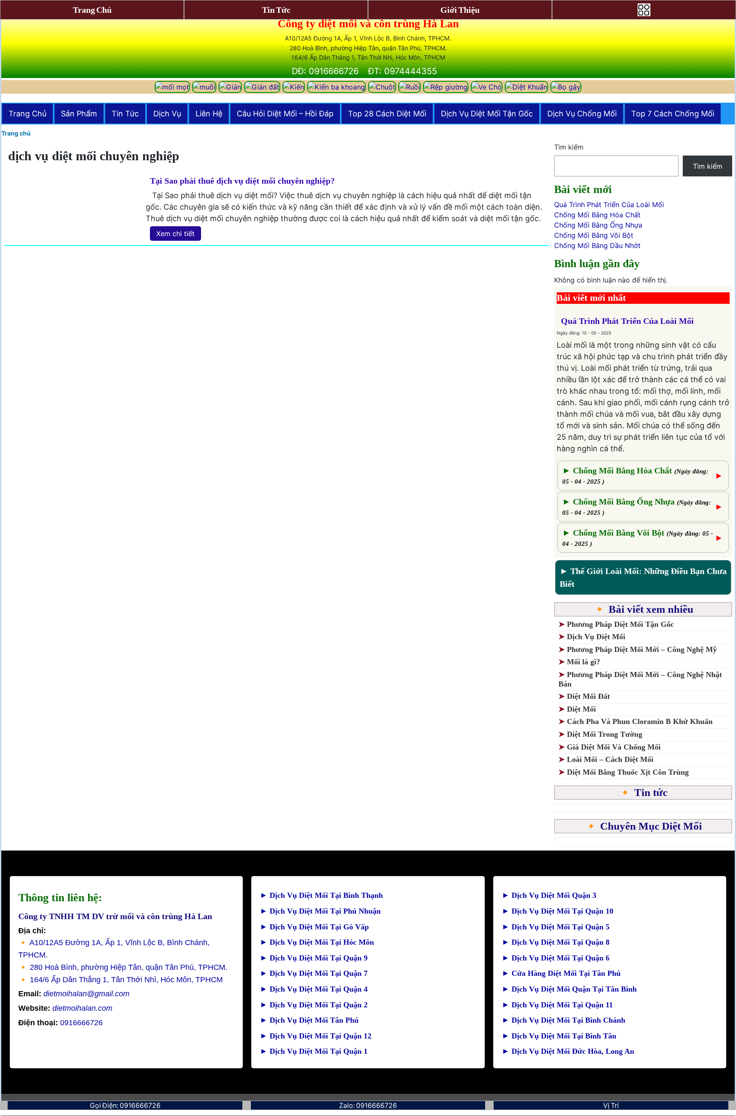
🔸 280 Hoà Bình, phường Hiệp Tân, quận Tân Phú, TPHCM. (122, 967)
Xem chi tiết (175, 233)
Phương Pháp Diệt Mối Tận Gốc (620, 624)
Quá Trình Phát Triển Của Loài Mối (609, 204)
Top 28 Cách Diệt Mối (387, 113)
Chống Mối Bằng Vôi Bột (593, 235)
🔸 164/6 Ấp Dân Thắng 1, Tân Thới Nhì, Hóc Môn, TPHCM (120, 979)
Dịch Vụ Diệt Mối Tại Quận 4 (314, 989)
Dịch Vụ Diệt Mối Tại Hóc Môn (317, 942)
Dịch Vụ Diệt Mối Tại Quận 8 (556, 942)
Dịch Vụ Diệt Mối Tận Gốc (487, 113)
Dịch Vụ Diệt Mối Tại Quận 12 (315, 1036)
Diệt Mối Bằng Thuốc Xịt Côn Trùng (628, 772)
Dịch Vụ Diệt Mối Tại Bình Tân (559, 1036)
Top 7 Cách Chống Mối (672, 113)
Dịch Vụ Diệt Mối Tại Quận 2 (314, 1005)
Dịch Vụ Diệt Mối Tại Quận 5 (556, 927)
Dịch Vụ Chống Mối (582, 113)
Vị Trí (611, 1105)
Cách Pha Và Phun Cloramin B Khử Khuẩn (640, 721)
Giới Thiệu (460, 9)
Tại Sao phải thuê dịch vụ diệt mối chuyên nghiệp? (242, 180)
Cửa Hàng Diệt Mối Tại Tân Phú (561, 973)
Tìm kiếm (569, 147)
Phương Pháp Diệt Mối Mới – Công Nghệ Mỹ (642, 649)
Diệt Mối (581, 709)
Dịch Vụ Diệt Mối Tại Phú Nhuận (320, 911)
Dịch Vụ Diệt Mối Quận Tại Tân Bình (569, 989)
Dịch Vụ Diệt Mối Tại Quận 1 (314, 1051)
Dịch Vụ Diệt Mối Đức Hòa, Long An (568, 1051)
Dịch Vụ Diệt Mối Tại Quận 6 (556, 958)
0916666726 (60, 1022)
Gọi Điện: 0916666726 (125, 1105)
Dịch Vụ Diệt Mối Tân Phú (309, 1020)
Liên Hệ (209, 113)
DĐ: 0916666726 (325, 71)
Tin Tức (125, 113)
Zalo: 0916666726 (368, 1105)
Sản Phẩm (79, 113)
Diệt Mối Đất (588, 696)
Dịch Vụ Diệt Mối (596, 636)
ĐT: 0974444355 (402, 71)
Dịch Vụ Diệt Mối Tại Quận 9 (314, 958)
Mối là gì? (584, 661)
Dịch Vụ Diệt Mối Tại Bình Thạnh (321, 895)
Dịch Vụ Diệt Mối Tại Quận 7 (314, 973)
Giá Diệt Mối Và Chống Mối (614, 747)
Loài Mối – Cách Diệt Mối (610, 759)
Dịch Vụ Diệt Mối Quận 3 (549, 895)
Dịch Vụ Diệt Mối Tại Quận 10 (557, 911)
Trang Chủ (27, 113)
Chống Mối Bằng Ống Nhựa (598, 225)
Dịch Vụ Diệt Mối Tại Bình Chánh (563, 1020)
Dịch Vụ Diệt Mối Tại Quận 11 (557, 1005)
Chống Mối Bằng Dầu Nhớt (597, 245)
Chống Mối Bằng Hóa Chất (597, 215)
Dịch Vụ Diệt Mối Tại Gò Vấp (314, 927)
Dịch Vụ (167, 113)
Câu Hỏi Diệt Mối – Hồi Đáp (285, 113)
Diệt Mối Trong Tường (604, 734)
